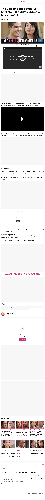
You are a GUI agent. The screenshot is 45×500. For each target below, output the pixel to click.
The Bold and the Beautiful (21, 307)
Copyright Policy (41, 493)
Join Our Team (19, 477)
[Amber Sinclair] (3, 314)
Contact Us (18, 483)
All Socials (40, 478)
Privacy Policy (28, 493)
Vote (18, 221)
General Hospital (5, 477)
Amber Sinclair (5, 19)
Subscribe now (22, 339)
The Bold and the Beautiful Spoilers (22, 309)
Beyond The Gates (5, 483)
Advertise (18, 479)
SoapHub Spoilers (39, 307)
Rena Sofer (31, 307)
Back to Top (38, 464)
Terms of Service (34, 493)
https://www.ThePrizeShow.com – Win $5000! (22, 72)
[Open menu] (1, 1)
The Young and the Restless (7, 479)
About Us (18, 475)
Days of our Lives (5, 475)
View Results (22, 224)
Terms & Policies (19, 481)
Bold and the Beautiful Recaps (7, 429)
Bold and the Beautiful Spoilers (8, 307)
